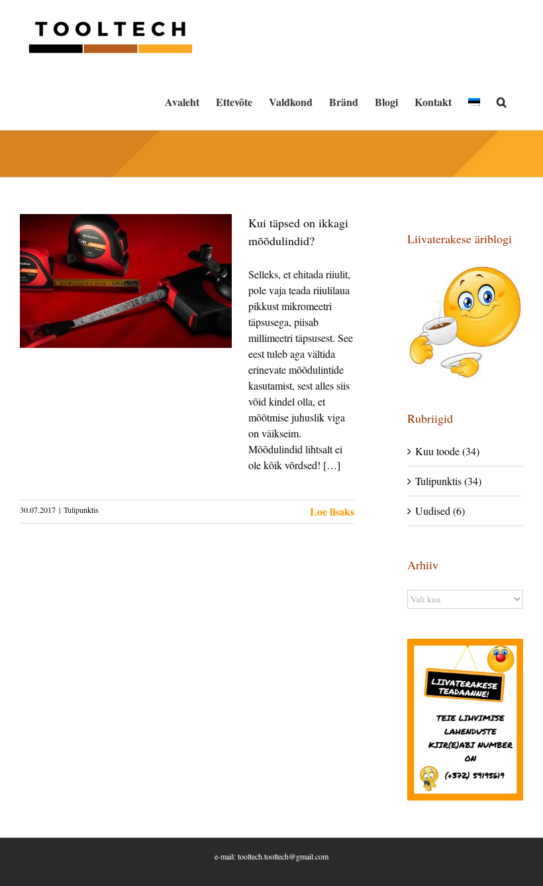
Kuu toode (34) (447, 451)
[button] (502, 102)
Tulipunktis (81, 509)
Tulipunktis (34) (448, 481)
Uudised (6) (440, 511)
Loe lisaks (332, 511)
